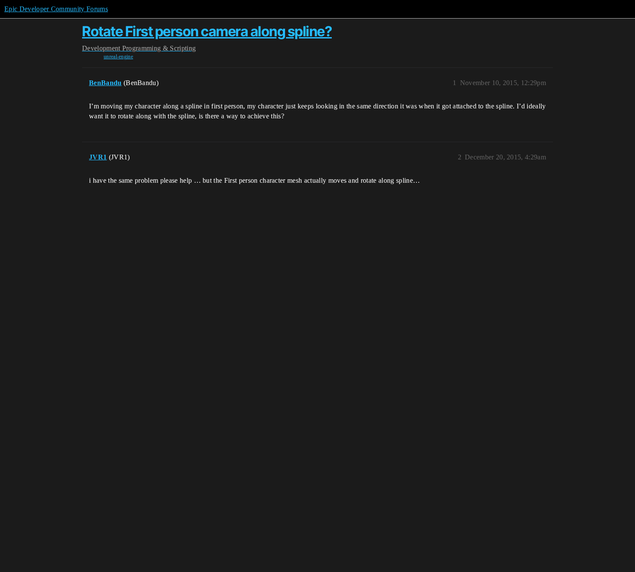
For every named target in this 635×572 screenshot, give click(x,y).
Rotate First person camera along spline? (207, 31)
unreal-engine (118, 57)
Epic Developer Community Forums (56, 9)
